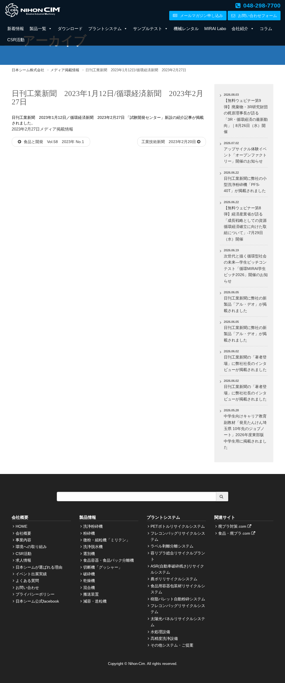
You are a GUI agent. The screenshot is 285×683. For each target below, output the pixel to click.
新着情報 (15, 28)
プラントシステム (105, 28)
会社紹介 (240, 28)
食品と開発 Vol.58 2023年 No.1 (55, 141)
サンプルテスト (147, 28)
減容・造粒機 (95, 601)
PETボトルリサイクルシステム (178, 526)
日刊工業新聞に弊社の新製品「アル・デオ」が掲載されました (245, 304)
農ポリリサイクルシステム (174, 579)
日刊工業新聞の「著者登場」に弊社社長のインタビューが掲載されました (245, 363)
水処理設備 (160, 632)
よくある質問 (27, 580)
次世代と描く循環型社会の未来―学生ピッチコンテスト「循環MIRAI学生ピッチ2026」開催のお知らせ (246, 268)
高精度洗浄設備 (164, 638)
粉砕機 (89, 533)
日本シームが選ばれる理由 (39, 567)
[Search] (222, 496)
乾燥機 (89, 580)
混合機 (89, 587)
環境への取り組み (31, 546)
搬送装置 (91, 594)
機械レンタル (186, 28)
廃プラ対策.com (232, 526)
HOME (21, 526)
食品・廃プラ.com (234, 533)
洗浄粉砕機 (93, 526)
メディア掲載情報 (56, 129)
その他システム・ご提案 (172, 645)
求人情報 (23, 560)
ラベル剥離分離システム (172, 546)
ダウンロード (70, 28)
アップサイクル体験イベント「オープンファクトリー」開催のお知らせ (245, 155)
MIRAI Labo (215, 28)
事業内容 (23, 540)
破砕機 (89, 574)
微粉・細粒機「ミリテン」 (106, 540)
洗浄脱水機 (93, 546)
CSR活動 (15, 40)
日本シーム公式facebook (37, 601)
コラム (266, 28)
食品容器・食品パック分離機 (108, 560)
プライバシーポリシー (35, 594)
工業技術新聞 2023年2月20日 (169, 141)
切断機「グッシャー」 (102, 567)
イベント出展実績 (31, 574)
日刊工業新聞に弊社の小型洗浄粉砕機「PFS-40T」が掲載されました (245, 184)
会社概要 (23, 533)
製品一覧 (38, 28)
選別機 (89, 553)
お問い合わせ (27, 587)
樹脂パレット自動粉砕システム (178, 599)
